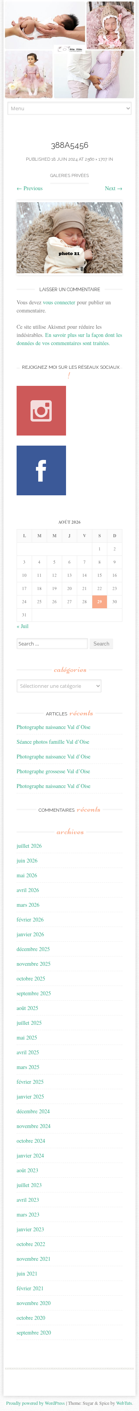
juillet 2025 (29, 1022)
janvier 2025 (30, 1096)
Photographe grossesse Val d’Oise (53, 771)
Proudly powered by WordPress (35, 1403)
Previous (29, 188)
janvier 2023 (30, 1229)
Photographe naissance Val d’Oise (53, 727)
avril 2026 (28, 890)
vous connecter (59, 302)
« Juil (23, 626)
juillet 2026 (29, 845)
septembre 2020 (34, 1332)
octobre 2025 (31, 978)
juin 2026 (27, 860)
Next (113, 188)
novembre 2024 (34, 1126)
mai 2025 (27, 1037)
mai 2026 (27, 875)
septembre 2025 (34, 993)
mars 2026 (28, 904)
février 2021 (30, 1288)
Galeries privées (69, 175)
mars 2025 (28, 1067)
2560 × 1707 (96, 159)
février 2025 (30, 1081)
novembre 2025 (34, 963)
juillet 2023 (29, 1185)
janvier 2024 (30, 1155)
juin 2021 (27, 1273)
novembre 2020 (34, 1303)
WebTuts (124, 1403)
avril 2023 (28, 1199)
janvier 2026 (30, 934)
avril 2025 (28, 1052)
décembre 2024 (33, 1111)
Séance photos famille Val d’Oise (53, 741)
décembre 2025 (33, 949)
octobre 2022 (31, 1244)
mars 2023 (28, 1214)
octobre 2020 (31, 1317)
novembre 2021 (34, 1258)
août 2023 (27, 1170)
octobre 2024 (31, 1140)
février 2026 (30, 919)
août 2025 (27, 1008)
